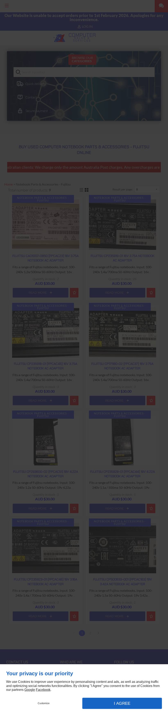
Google (29, 689)
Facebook (43, 689)
